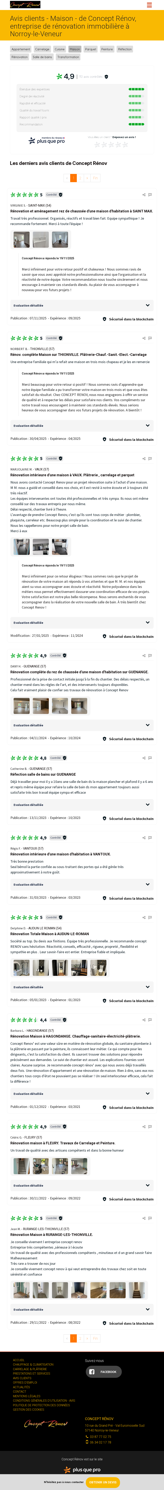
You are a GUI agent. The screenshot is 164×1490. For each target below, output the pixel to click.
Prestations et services (31, 1373)
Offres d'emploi (25, 1382)
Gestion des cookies (28, 1409)
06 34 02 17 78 (100, 1442)
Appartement (21, 49)
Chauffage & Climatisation (33, 1364)
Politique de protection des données (41, 1405)
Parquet (90, 49)
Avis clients (22, 1378)
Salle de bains (42, 57)
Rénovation (20, 57)
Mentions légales (26, 1396)
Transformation (68, 57)
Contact (19, 1391)
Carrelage (42, 49)
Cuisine (60, 49)
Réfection (125, 49)
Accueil (19, 1360)
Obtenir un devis (103, 1482)
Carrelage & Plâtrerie (30, 1369)
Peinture (107, 49)
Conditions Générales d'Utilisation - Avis (44, 1400)
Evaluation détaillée (28, 305)
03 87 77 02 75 (100, 1437)
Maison (75, 49)
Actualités (21, 1387)
